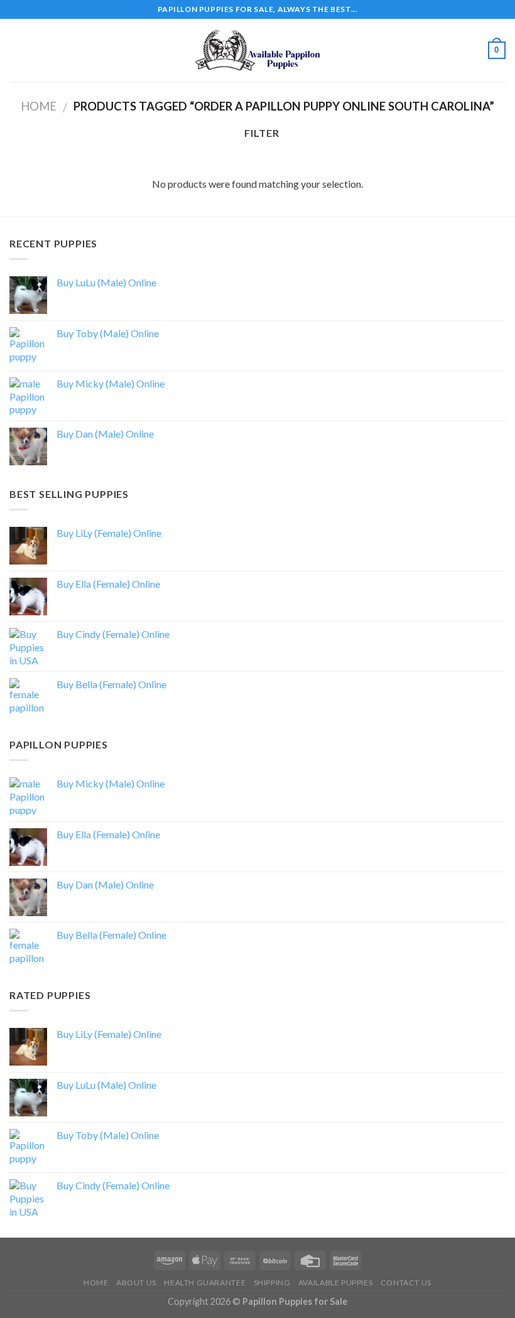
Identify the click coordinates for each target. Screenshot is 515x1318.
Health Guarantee (205, 1282)
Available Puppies (335, 1282)
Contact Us (406, 1282)
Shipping (272, 1282)
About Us (136, 1282)
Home (39, 106)
